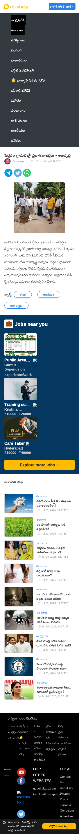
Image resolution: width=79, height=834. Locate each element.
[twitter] (18, 175)
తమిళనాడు (14, 738)
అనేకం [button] (15, 140)
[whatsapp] (27, 175)
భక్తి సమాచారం (52, 740)
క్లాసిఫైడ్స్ (51, 749)
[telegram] (9, 175)
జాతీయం (51, 732)
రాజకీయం (39, 759)
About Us (66, 788)
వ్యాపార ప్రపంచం (63, 751)
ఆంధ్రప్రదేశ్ (18, 20)
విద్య (60, 726)
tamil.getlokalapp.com (48, 794)
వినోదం (38, 742)
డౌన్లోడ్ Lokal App (59, 826)
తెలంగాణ (17, 30)
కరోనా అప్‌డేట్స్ (38, 751)
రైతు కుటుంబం (63, 734)
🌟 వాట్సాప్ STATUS (24, 743)
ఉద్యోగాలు (24, 726)
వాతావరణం (64, 743)
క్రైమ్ (48, 726)
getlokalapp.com (44, 788)
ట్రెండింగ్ (24, 732)
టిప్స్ (21, 754)
